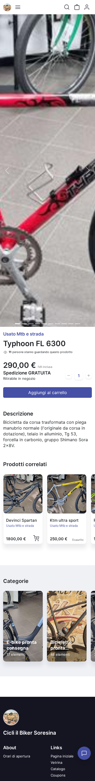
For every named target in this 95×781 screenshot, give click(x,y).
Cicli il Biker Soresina (29, 733)
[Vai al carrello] (77, 7)
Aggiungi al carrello (47, 392)
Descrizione (18, 413)
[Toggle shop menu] (18, 7)
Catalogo (58, 769)
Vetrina (56, 762)
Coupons (58, 775)
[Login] (87, 7)
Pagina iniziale (62, 756)
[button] (7, 170)
